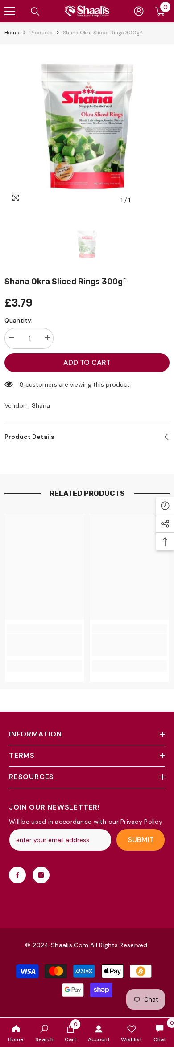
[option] (87, 126)
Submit (141, 839)
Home (11, 32)
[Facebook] (17, 875)
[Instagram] (41, 875)
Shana (41, 405)
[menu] (9, 11)
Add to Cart (87, 362)
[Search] (35, 11)
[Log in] (139, 11)
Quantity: (18, 320)
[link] (44, 1032)
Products (41, 32)
